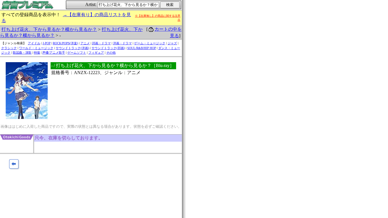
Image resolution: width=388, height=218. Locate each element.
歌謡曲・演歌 (22, 52)
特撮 (37, 52)
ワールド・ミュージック (36, 48)
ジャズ (172, 43)
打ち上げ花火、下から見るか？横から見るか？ (49, 29)
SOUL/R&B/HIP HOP (141, 48)
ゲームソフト (76, 52)
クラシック (9, 48)
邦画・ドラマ (101, 43)
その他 (111, 52)
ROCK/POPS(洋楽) (65, 43)
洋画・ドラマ (122, 43)
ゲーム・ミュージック (149, 43)
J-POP (47, 43)
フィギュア (96, 52)
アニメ (85, 43)
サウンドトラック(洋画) (72, 48)
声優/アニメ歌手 (53, 52)
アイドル (34, 43)
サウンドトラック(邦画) (108, 48)
